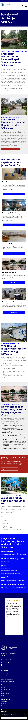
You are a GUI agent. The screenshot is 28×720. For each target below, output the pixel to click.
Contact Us (4, 701)
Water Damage (6, 182)
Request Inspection (6, 705)
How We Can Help (5, 689)
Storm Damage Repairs (9, 272)
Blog (2, 691)
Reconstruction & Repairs (10, 302)
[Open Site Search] (23, 6)
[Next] (24, 616)
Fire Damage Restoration (9, 213)
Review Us (3, 703)
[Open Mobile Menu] (26, 6)
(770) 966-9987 (24, 0)
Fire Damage (4, 674)
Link (20, 495)
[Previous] (3, 616)
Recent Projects (5, 693)
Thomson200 (10, 495)
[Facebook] (2, 665)
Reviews (3, 695)
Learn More (14, 193)
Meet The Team (5, 687)
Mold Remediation (7, 244)
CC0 (18, 495)
